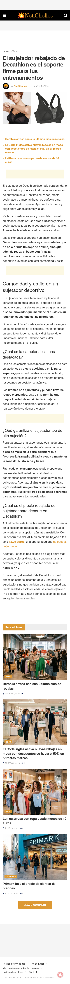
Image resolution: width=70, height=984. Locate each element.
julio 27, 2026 (11, 893)
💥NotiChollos (35, 15)
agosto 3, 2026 (12, 763)
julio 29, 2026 (11, 828)
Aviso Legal (38, 963)
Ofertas (14, 51)
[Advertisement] (35, 4)
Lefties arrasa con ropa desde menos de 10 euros (32, 160)
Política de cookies (13, 972)
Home (6, 51)
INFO (8, 676)
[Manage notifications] (60, 975)
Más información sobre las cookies (21, 968)
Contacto (33, 972)
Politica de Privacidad (14, 963)
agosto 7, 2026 (12, 693)
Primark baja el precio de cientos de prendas (29, 885)
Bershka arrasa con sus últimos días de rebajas (34, 139)
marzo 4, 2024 (41, 86)
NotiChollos (20, 86)
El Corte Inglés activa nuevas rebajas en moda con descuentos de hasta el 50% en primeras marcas (34, 148)
